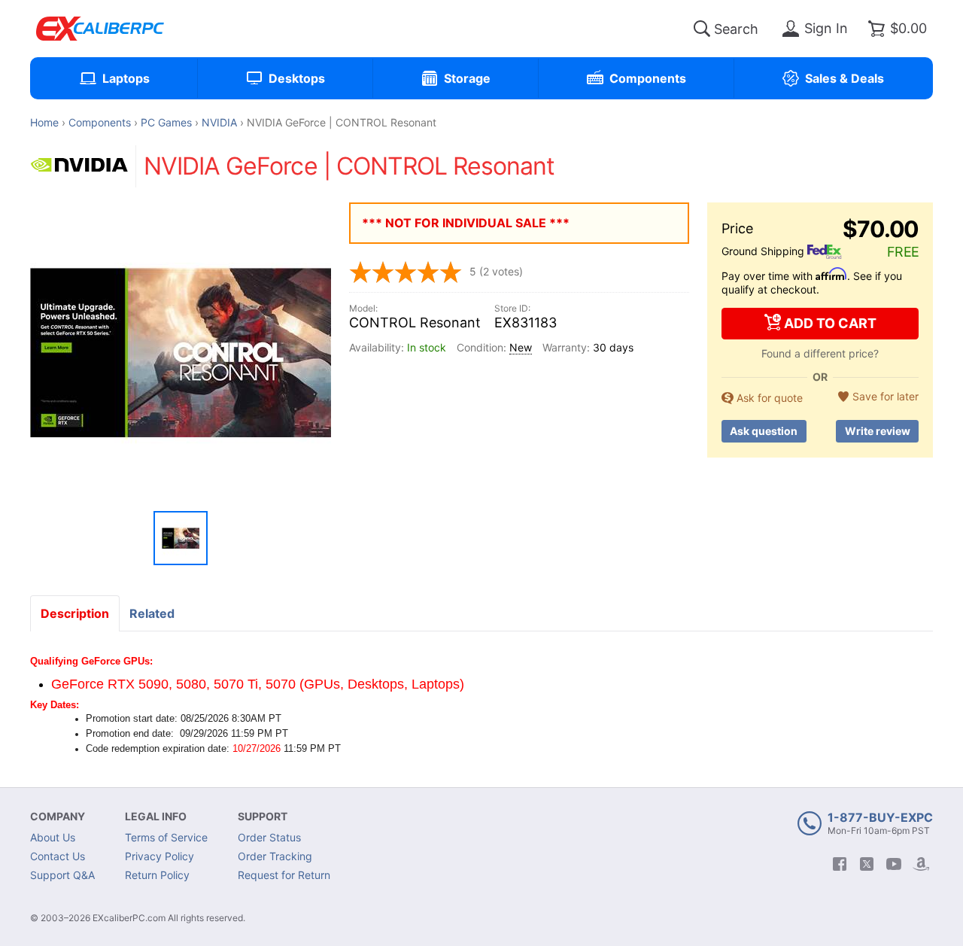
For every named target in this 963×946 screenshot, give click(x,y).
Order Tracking (275, 856)
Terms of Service (166, 837)
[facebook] (840, 864)
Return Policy (157, 874)
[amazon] (921, 864)
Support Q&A (62, 874)
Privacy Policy (159, 856)
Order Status (269, 837)
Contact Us (57, 856)
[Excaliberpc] (100, 29)
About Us (52, 837)
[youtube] (894, 864)
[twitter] (867, 864)
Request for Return (284, 874)
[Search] (702, 28)
